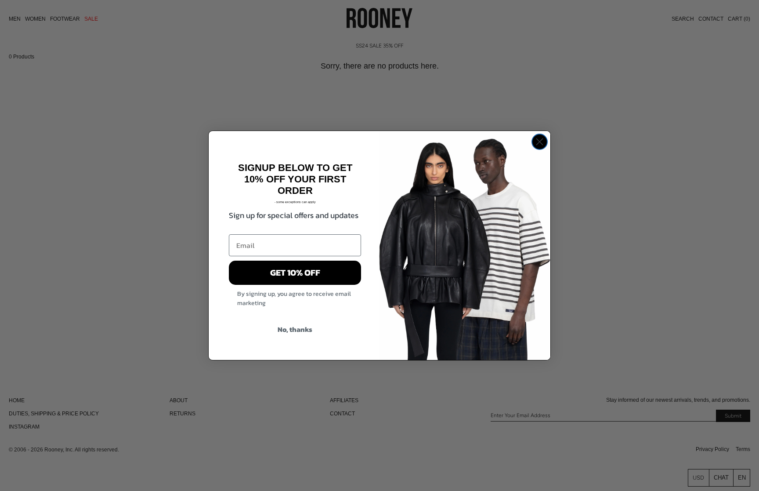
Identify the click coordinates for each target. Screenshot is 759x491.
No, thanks (295, 329)
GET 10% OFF (295, 272)
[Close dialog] (539, 141)
